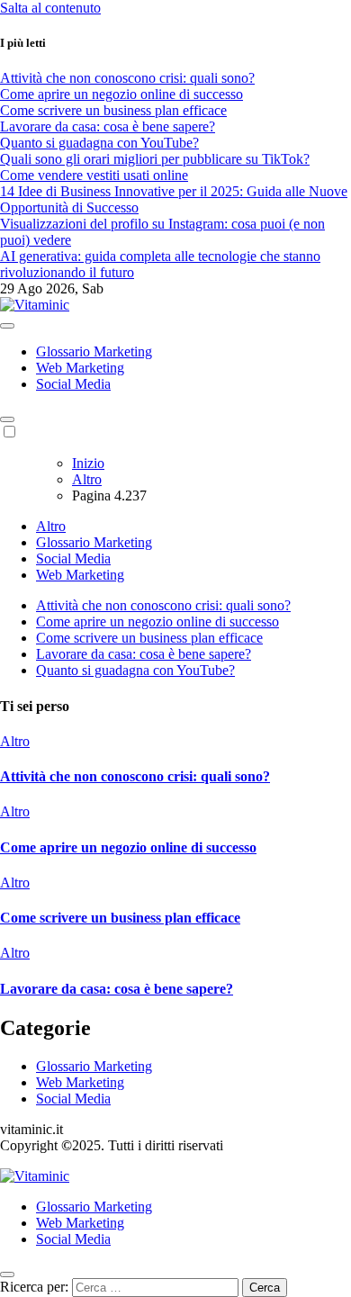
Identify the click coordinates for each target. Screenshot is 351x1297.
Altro (51, 526)
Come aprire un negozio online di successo (157, 621)
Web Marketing (80, 367)
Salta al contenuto (50, 7)
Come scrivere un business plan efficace (149, 637)
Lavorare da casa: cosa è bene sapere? (143, 654)
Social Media (73, 384)
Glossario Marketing (94, 351)
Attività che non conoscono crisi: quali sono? (163, 605)
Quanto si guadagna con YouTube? (135, 670)
